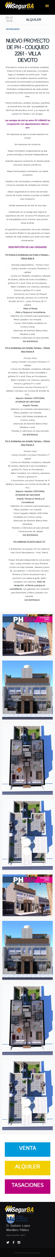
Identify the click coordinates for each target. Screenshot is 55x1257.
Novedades (13, 29)
